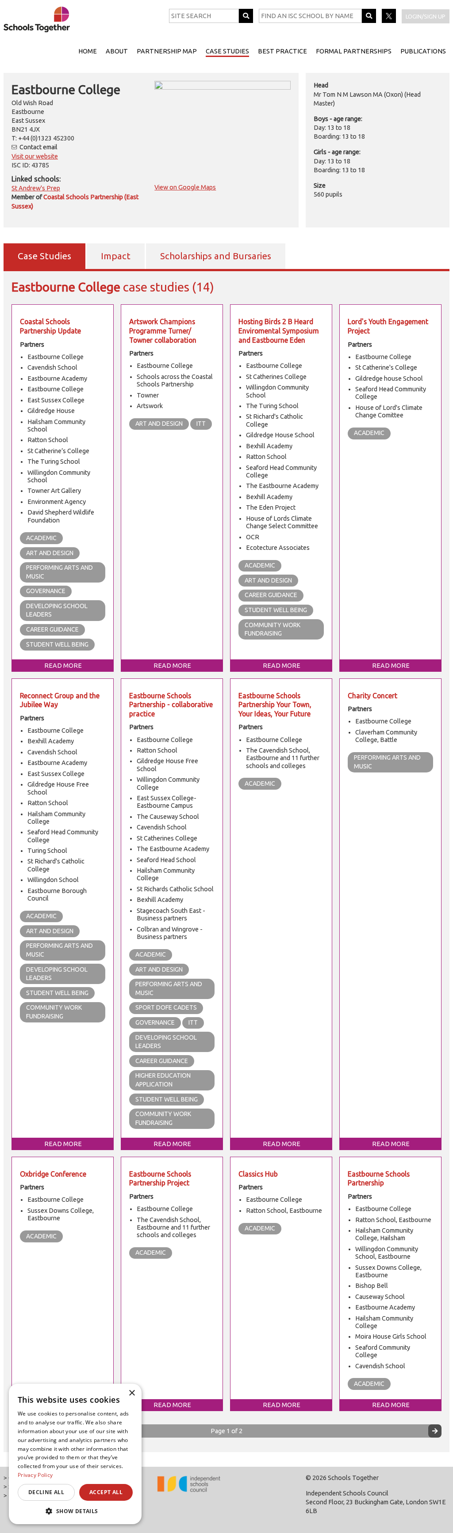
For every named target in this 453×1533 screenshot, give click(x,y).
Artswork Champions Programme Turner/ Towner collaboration (162, 331)
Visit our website (35, 156)
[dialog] (75, 1454)
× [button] (131, 1393)
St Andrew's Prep (36, 188)
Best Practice (282, 51)
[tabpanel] (226, 860)
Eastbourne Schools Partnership (379, 1178)
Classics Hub (258, 1174)
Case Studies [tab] (44, 256)
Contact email (38, 147)
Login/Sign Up (425, 16)
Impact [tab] (116, 256)
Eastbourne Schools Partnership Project (160, 1178)
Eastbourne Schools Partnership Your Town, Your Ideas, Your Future (274, 705)
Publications (423, 51)
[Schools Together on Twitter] (389, 20)
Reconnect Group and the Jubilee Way (60, 700)
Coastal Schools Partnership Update (50, 326)
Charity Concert (372, 696)
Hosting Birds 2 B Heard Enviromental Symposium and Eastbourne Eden (278, 331)
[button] (75, 1511)
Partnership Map (167, 51)
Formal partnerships (354, 51)
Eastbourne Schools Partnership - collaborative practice (171, 705)
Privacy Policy (35, 1475)
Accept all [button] (106, 1492)
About (117, 51)
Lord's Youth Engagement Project (388, 326)
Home (87, 51)
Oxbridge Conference (53, 1174)
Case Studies (227, 51)
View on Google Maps (185, 187)
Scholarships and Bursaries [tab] (215, 256)
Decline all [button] (46, 1492)
